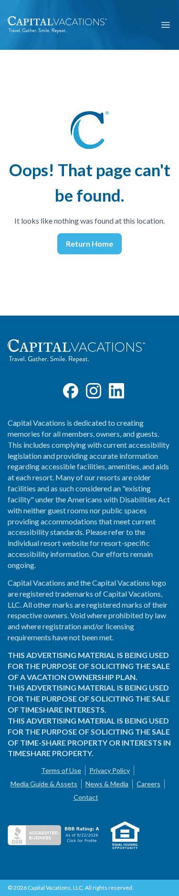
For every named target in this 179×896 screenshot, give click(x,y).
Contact (86, 797)
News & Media (106, 784)
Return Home (89, 243)
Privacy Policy (109, 770)
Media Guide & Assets (44, 784)
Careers (148, 784)
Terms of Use (61, 770)
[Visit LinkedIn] (116, 390)
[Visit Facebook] (70, 390)
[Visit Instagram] (93, 390)
